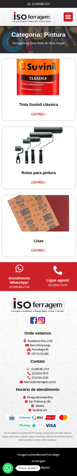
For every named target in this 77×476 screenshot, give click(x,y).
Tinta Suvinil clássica (38, 104)
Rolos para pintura (38, 173)
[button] (68, 17)
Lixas (39, 241)
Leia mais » (38, 114)
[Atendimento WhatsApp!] (19, 268)
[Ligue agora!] (57, 270)
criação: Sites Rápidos (38, 467)
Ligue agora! (57, 280)
